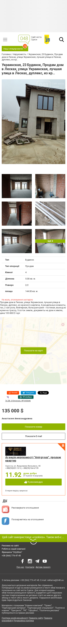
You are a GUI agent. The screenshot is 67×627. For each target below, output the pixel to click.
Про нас (20, 567)
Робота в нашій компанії (13, 549)
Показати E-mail (33, 436)
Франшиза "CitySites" (12, 552)
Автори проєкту (43, 567)
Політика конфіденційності (15, 618)
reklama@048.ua (55, 580)
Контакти (29, 567)
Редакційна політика (24, 620)
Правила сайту (36, 618)
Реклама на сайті (10, 545)
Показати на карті (33, 350)
